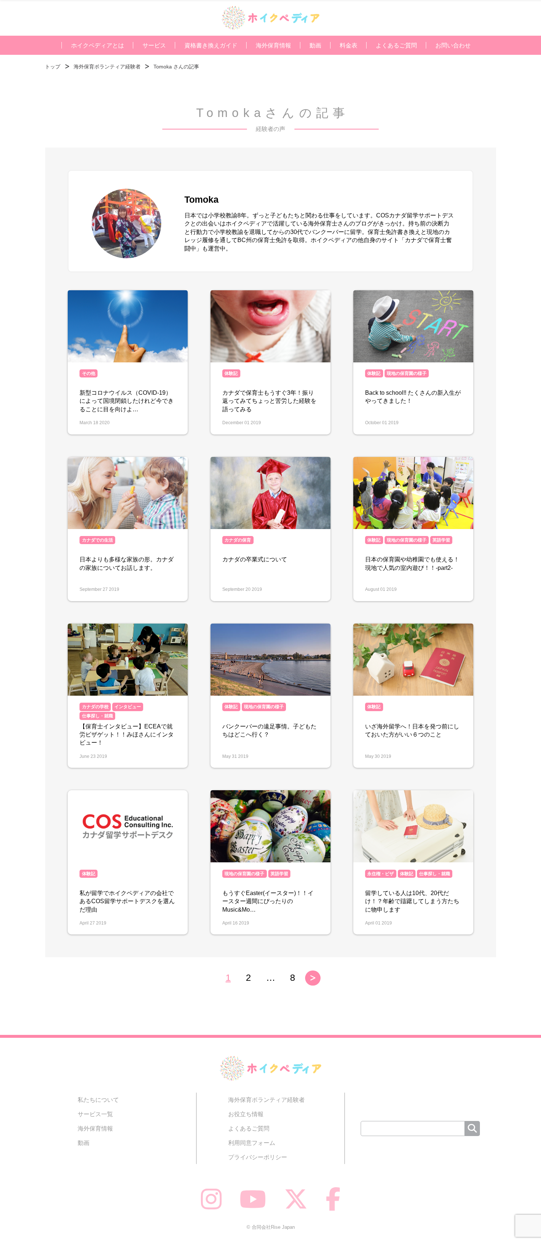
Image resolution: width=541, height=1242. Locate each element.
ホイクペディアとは (97, 45)
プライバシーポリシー (257, 1157)
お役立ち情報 (246, 1114)
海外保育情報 (273, 45)
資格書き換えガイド (210, 45)
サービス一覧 (95, 1114)
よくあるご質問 (396, 45)
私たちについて (98, 1099)
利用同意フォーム (251, 1142)
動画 (315, 45)
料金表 (348, 45)
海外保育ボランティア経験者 (266, 1099)
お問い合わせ (453, 45)
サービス (154, 45)
